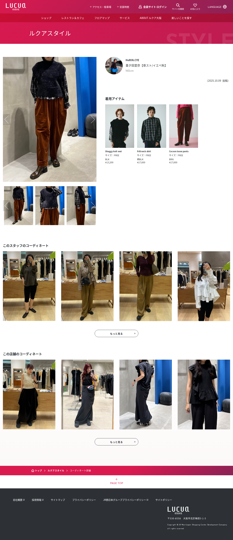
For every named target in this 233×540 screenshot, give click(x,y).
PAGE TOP (116, 483)
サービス (125, 18)
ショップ (46, 18)
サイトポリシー (163, 500)
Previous (6, 119)
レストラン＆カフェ (72, 18)
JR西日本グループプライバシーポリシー (124, 500)
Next (92, 119)
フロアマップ (102, 18)
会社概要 (17, 500)
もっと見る (116, 333)
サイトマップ (58, 500)
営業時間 (124, 7)
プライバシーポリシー (84, 500)
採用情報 (36, 500)
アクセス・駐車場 (101, 7)
